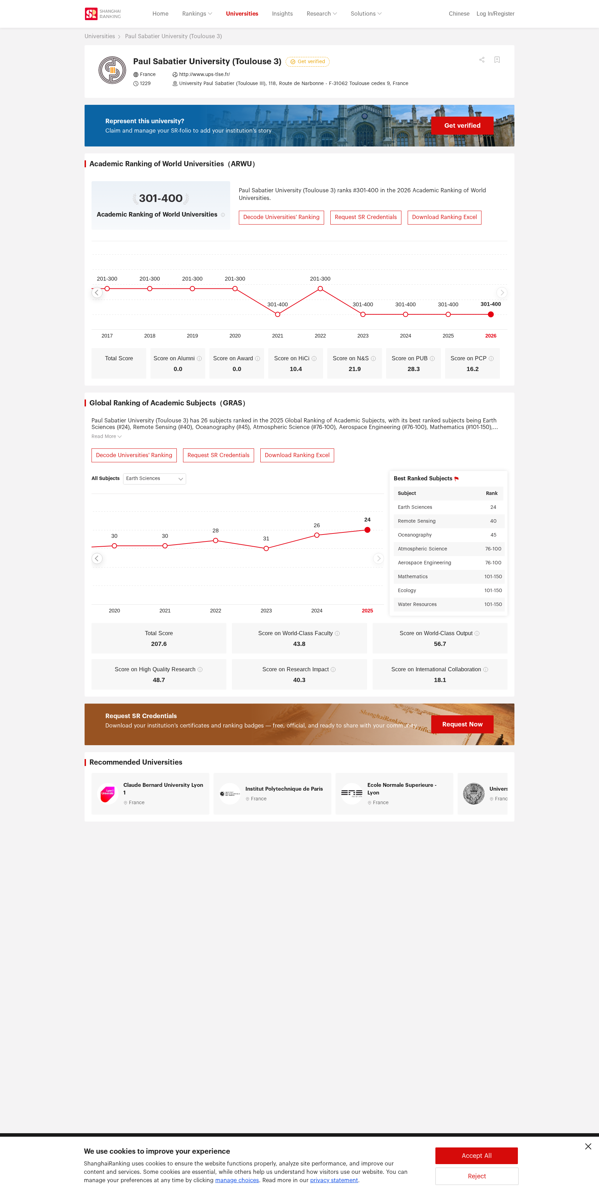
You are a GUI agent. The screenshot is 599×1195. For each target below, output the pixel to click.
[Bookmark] (497, 59)
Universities (242, 14)
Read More (104, 436)
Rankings (195, 14)
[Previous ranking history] (97, 292)
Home (160, 14)
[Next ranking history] (501, 292)
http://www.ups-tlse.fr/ (204, 74)
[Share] (481, 59)
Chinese (459, 14)
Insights (282, 14)
